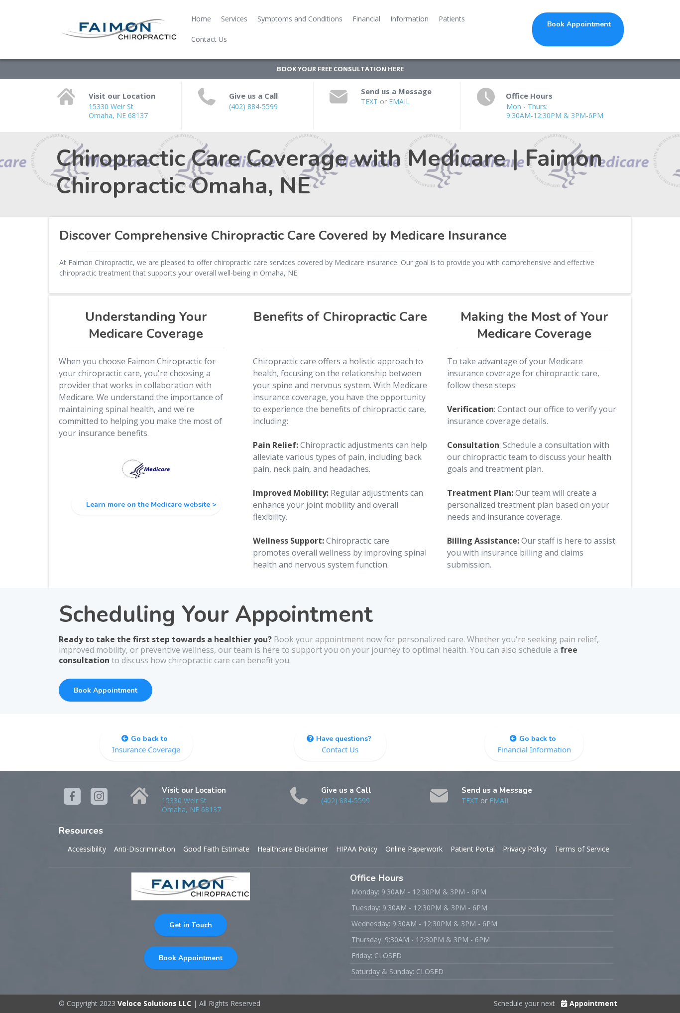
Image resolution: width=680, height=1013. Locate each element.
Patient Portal (473, 849)
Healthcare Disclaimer (292, 849)
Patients (452, 18)
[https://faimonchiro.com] (118, 29)
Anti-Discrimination (144, 849)
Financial (366, 18)
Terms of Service (582, 849)
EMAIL (399, 101)
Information (409, 18)
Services (234, 18)
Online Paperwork (414, 849)
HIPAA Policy (356, 849)
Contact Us (209, 39)
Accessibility (87, 849)
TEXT (370, 101)
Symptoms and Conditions (299, 18)
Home (201, 18)
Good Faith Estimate (216, 849)
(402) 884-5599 (253, 106)
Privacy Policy (525, 849)
